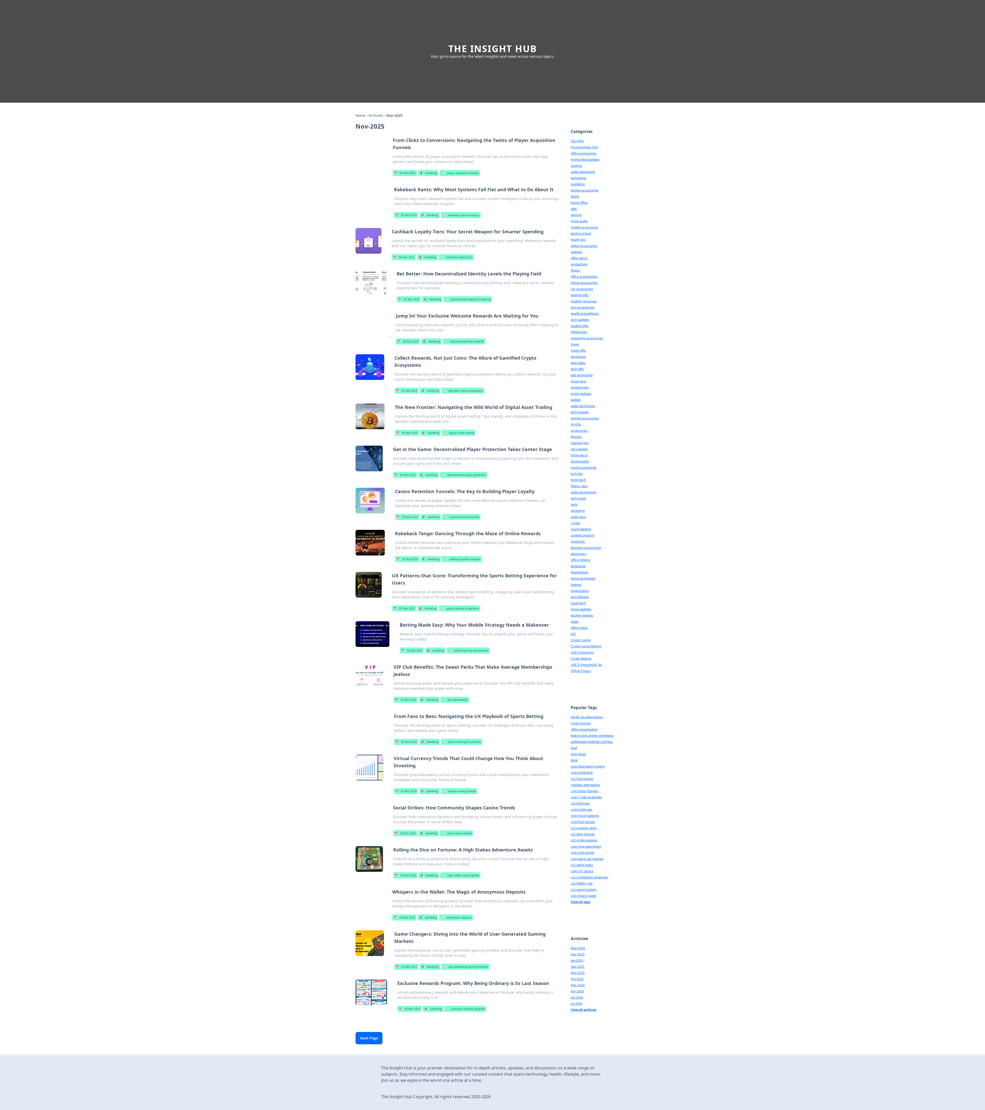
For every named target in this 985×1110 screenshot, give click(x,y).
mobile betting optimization (468, 650)
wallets (576, 400)
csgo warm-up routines (587, 859)
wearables (578, 363)
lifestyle (576, 437)
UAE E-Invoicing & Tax (586, 665)
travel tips (578, 541)
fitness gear (579, 486)
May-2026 (578, 948)
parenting (578, 511)
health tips (578, 239)
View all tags (580, 902)
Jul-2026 (576, 1003)
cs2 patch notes (582, 865)
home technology (583, 578)
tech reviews (580, 412)
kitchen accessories (585, 190)
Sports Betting (581, 529)
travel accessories (584, 467)
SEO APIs (577, 141)
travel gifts (578, 350)
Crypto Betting (581, 658)
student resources (584, 301)
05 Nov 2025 (405, 173)
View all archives (583, 1010)
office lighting (580, 560)
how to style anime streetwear (592, 735)
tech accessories (583, 307)
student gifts (579, 326)
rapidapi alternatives (585, 785)
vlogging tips (580, 387)
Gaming (576, 166)
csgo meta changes (584, 791)
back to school (581, 233)
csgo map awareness (586, 846)
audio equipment (583, 172)
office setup (579, 628)
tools (574, 504)
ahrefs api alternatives (587, 717)
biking (575, 196)
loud (574, 748)
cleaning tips (580, 443)
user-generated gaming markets (465, 967)
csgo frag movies (583, 822)
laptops (576, 584)
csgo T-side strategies (586, 797)
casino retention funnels (461, 517)
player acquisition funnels (460, 173)
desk (574, 760)
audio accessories (583, 492)
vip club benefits (455, 700)
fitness (575, 270)
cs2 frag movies (582, 779)
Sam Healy (578, 754)
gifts (574, 209)
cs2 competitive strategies (589, 877)
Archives (376, 115)
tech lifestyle (580, 597)
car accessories (582, 289)
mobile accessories (584, 227)
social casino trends (456, 833)
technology (578, 178)
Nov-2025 (578, 973)
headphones (579, 572)
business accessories (586, 548)
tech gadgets (580, 320)
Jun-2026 (577, 997)
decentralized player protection (463, 475)
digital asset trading (458, 433)
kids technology (582, 375)
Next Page (369, 1038)
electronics (578, 554)
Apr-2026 (577, 991)
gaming (576, 215)
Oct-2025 (577, 979)
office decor (579, 258)
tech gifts (577, 369)
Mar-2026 (578, 985)
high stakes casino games (460, 875)
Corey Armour (581, 723)
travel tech (578, 603)
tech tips (577, 474)
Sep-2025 (577, 966)
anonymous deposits (456, 917)
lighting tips (579, 332)
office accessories (583, 153)
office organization (584, 276)
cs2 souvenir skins (584, 828)
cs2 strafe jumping (584, 840)
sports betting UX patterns (459, 608)
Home (361, 115)
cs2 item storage (583, 834)
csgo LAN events (582, 852)
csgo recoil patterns (585, 816)
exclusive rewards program (465, 1009)
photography (580, 461)
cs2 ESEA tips (580, 803)
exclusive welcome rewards (464, 341)
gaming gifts (579, 295)
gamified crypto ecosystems (463, 391)
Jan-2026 (577, 960)
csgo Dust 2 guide (583, 896)
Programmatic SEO (584, 147)
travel (575, 344)
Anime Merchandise (585, 159)
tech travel (578, 498)
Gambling (428, 173)
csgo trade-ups (581, 809)
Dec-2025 (578, 954)
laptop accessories (584, 246)
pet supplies (579, 449)
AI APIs (576, 424)
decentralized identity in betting (468, 299)
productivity (579, 264)
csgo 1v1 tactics (582, 871)
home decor (579, 455)
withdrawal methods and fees (592, 742)
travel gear (578, 381)
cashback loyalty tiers (456, 257)
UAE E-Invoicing (582, 652)
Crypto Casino (581, 640)
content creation (582, 535)
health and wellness (585, 313)
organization (580, 591)
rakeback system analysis (460, 215)
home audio (579, 221)
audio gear (578, 517)
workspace (578, 357)
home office (579, 202)
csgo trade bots (582, 772)
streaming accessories (587, 338)
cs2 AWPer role (582, 883)
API (573, 634)
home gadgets (581, 609)
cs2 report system (583, 889)
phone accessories (584, 283)
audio (575, 621)
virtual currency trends (459, 791)
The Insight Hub (492, 48)
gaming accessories (585, 418)
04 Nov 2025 (404, 257)
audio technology (583, 406)
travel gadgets (581, 393)
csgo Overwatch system (588, 766)
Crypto (575, 523)
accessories (579, 430)
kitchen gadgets (582, 615)
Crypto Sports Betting (586, 646)
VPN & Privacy (581, 671)
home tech (578, 480)
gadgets (576, 252)
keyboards (578, 566)
